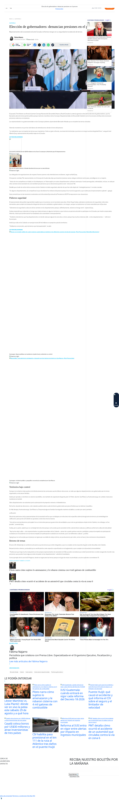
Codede (22, 672)
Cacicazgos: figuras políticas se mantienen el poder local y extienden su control (30, 354)
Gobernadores (29, 672)
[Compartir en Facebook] (35, 45)
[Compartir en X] (39, 45)
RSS (34, 796)
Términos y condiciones (19, 796)
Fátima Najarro (18, 37)
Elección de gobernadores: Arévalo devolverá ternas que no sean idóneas (29, 168)
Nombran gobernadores (57, 672)
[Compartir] (48, 45)
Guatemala (17, 19)
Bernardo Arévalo (14, 672)
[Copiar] (52, 45)
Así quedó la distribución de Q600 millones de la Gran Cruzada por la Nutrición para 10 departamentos (37, 151)
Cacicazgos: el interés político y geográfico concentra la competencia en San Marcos (32, 480)
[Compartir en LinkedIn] (43, 45)
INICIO (11, 19)
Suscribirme (73, 774)
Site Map (29, 796)
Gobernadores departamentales (42, 672)
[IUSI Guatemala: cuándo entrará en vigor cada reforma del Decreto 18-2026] (73, 686)
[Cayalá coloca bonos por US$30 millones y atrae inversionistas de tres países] (17, 720)
